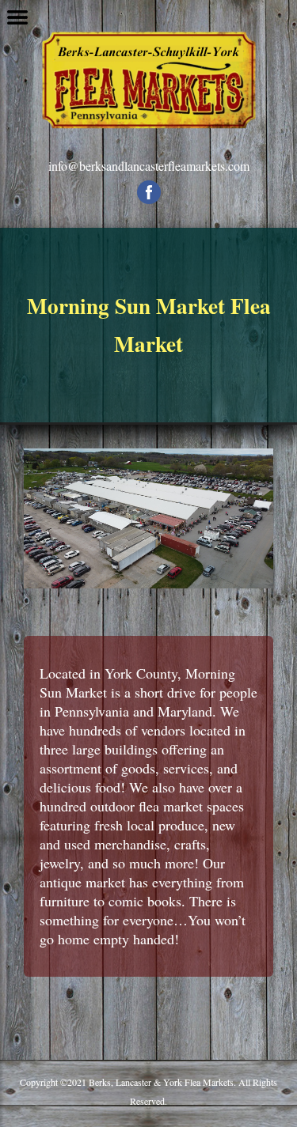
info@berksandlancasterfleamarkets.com (148, 165)
